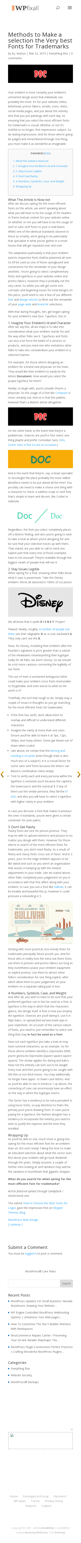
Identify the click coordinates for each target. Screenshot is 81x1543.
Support (31, 1506)
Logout (47, 1506)
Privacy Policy (54, 1501)
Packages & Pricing (36, 1496)
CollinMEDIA (46, 1528)
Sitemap (60, 1532)
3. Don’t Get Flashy (25, 176)
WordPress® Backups (25, 1382)
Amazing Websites (36, 1532)
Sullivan (58, 887)
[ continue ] (15, 1224)
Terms (35, 1501)
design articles (29, 299)
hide (47, 153)
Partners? (60, 1496)
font (10, 299)
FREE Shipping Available (40, 1445)
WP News (20, 1501)
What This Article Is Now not (30, 161)
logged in (31, 1253)
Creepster (61, 393)
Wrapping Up (22, 186)
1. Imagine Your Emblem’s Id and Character (40, 166)
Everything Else (58, 53)
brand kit (43, 304)
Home (14, 1496)
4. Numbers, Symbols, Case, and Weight (38, 181)
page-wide (24, 304)
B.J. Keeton (19, 53)
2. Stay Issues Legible (27, 171)
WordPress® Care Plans (40, 1271)
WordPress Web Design (23, 1220)
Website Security (21, 1375)
